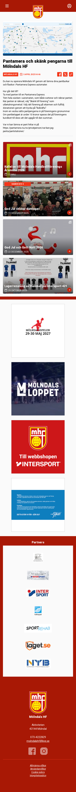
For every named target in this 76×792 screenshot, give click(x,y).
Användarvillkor (38, 769)
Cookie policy (38, 772)
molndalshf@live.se (38, 740)
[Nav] (7, 6)
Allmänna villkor (38, 765)
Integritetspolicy (38, 775)
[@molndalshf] (44, 751)
